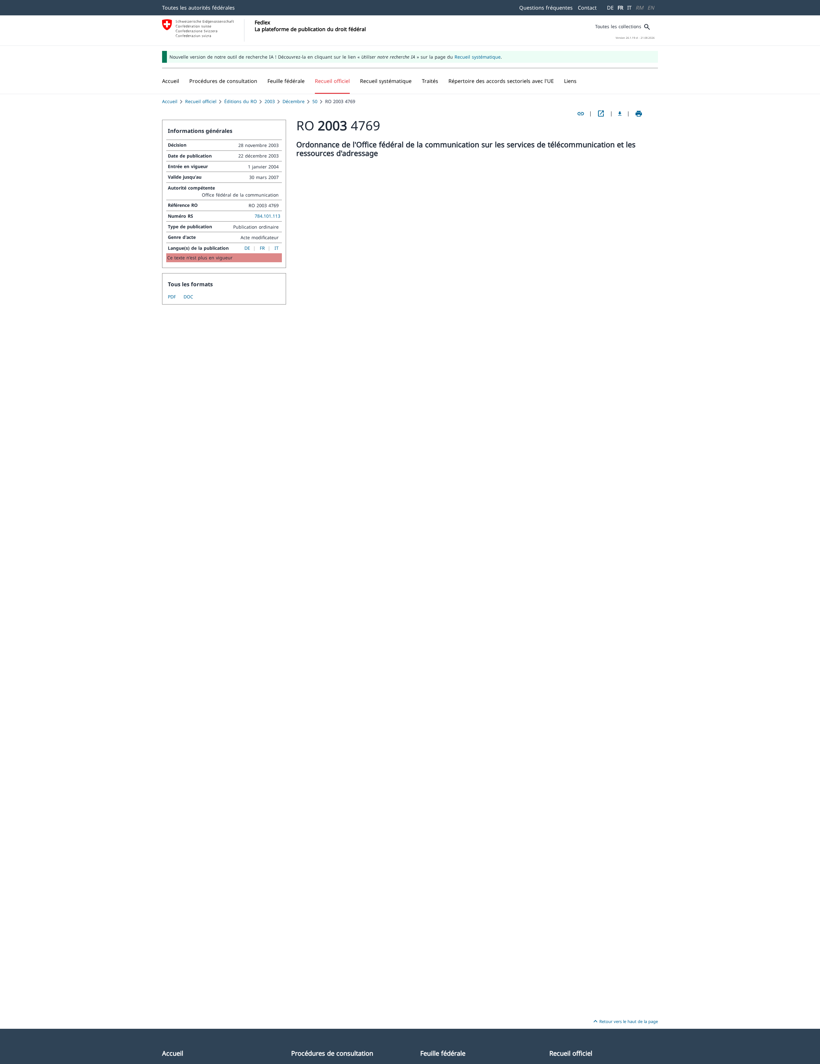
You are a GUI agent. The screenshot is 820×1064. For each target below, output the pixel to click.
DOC (188, 297)
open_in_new (601, 114)
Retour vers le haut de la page (625, 1021)
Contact (587, 7)
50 (314, 101)
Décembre (294, 101)
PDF (172, 297)
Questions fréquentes (546, 7)
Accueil (169, 101)
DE (610, 7)
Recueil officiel (201, 101)
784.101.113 (267, 216)
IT (629, 7)
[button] (223, 81)
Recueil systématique (478, 57)
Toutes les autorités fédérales (198, 7)
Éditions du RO (240, 101)
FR (620, 7)
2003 (270, 101)
